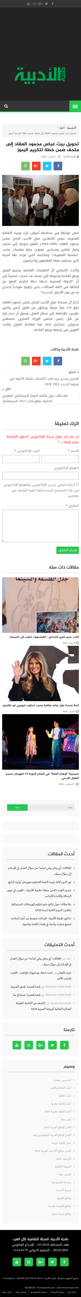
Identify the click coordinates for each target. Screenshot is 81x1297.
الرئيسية (71, 128)
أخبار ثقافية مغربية (61, 1104)
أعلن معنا (66, 1119)
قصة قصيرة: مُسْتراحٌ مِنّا (26, 995)
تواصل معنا (65, 1174)
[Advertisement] (40, 38)
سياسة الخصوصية (61, 1182)
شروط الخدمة (63, 1190)
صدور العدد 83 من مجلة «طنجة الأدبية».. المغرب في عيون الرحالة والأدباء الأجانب (39, 893)
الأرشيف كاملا (63, 1159)
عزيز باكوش (64, 973)
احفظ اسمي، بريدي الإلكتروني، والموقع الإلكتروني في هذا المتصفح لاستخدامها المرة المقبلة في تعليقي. (41, 490)
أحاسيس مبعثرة (62, 1080)
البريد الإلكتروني (27, 451)
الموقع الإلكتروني (66, 468)
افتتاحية (72, 1292)
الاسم (73, 451)
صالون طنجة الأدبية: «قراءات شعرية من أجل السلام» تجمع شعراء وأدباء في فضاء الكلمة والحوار (41, 921)
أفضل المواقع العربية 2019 (57, 1127)
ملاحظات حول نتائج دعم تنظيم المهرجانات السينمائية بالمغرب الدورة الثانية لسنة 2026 (41, 907)
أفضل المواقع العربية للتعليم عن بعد (52, 1135)
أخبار (62, 128)
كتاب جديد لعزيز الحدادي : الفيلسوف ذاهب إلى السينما (44, 637)
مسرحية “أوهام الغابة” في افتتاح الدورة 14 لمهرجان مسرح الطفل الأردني (42, 776)
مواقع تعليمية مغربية (59, 1206)
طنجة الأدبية (69, 156)
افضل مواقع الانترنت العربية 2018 (53, 1151)
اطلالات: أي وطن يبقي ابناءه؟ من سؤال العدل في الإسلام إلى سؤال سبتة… (39, 871)
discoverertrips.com (68, 1287)
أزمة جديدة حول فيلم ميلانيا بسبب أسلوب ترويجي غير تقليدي (41, 705)
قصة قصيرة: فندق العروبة (25, 987)
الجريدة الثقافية (63, 1167)
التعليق (72, 506)
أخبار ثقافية (65, 1096)
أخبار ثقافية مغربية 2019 (57, 1111)
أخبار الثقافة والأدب (60, 1088)
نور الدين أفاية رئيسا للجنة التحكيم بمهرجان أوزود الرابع (39, 882)
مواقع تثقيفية (64, 1198)
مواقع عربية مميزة (61, 1214)
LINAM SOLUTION (26, 1278)
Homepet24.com (46, 1287)
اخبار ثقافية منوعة (61, 1143)
